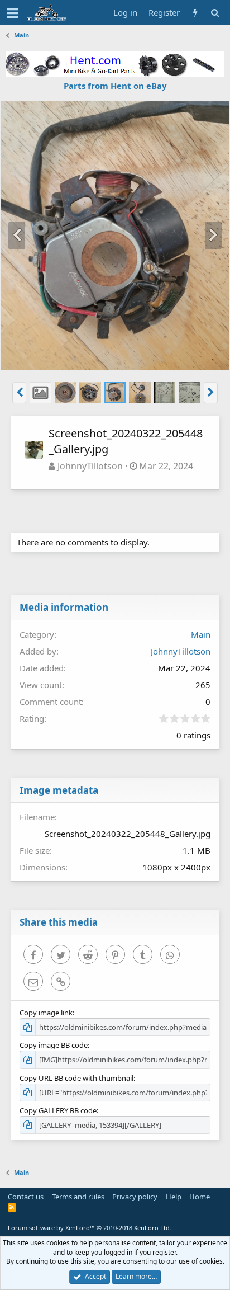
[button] (12, 13)
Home (199, 1197)
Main (200, 634)
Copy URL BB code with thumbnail (76, 1078)
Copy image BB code (54, 1045)
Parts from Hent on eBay (115, 85)
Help (173, 1197)
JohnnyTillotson (90, 466)
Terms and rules (78, 1197)
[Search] (214, 12)
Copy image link (46, 1012)
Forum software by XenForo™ (89, 1227)
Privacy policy (134, 1197)
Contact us (26, 1197)
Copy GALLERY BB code (58, 1110)
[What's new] (195, 12)
